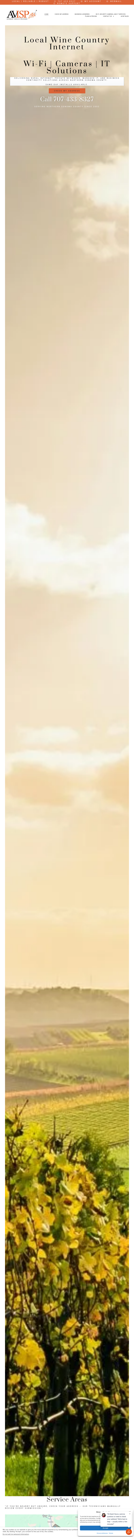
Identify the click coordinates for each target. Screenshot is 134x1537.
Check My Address (61, 14)
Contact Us (107, 16)
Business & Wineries (82, 14)
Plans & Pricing (91, 16)
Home (46, 14)
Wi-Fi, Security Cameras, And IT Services (111, 14)
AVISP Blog (125, 16)
